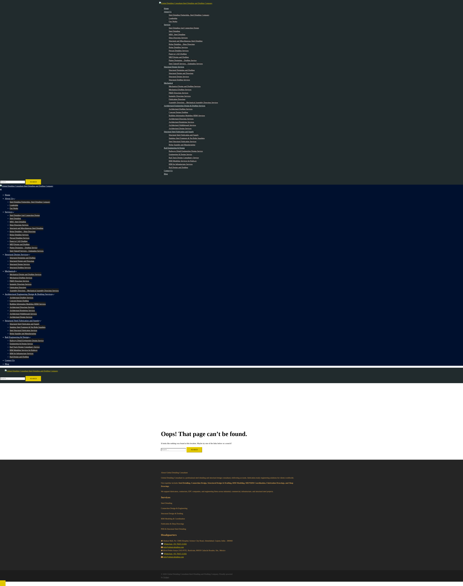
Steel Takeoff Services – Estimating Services (186, 64)
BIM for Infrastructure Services (181, 164)
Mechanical (168, 83)
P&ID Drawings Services (178, 93)
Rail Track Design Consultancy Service (184, 158)
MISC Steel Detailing (177, 34)
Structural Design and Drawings (181, 73)
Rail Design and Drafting (178, 167)
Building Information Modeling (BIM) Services (187, 116)
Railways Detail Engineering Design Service (186, 151)
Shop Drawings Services (178, 38)
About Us (167, 12)
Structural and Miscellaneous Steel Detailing (185, 41)
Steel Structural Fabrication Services (182, 141)
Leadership (173, 18)
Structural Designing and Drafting (182, 70)
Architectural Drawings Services (181, 119)
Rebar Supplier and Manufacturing (182, 145)
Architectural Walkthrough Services (182, 125)
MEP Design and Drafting (179, 57)
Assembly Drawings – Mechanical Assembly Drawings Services (193, 102)
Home (166, 8)
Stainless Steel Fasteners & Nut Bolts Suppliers (187, 138)
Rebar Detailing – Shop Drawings (182, 44)
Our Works (173, 21)
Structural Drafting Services (179, 80)
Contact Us (168, 171)
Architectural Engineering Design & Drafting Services (184, 106)
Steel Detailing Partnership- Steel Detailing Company (189, 15)
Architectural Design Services (180, 128)
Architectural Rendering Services (181, 122)
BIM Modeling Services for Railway (183, 161)
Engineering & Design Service (180, 154)
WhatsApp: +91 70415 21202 (175, 544)
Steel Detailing (174, 31)
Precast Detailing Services (179, 51)
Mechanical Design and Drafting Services (185, 86)
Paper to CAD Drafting (178, 54)
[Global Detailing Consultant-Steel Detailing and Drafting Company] (185, 3)
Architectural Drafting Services (180, 109)
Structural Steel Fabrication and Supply (179, 132)
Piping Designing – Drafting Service (183, 60)
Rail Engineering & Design (174, 148)
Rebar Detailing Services (178, 47)
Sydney (166, 577)
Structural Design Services (174, 67)
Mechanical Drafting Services (180, 90)
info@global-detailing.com (173, 547)
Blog (166, 174)
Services (167, 25)
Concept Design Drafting (178, 112)
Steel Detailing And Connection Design (184, 28)
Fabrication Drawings (177, 99)
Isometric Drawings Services (180, 96)
